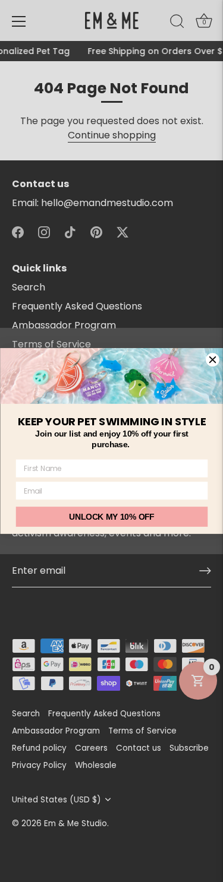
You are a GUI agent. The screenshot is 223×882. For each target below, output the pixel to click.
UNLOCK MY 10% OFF (111, 517)
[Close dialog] (212, 360)
